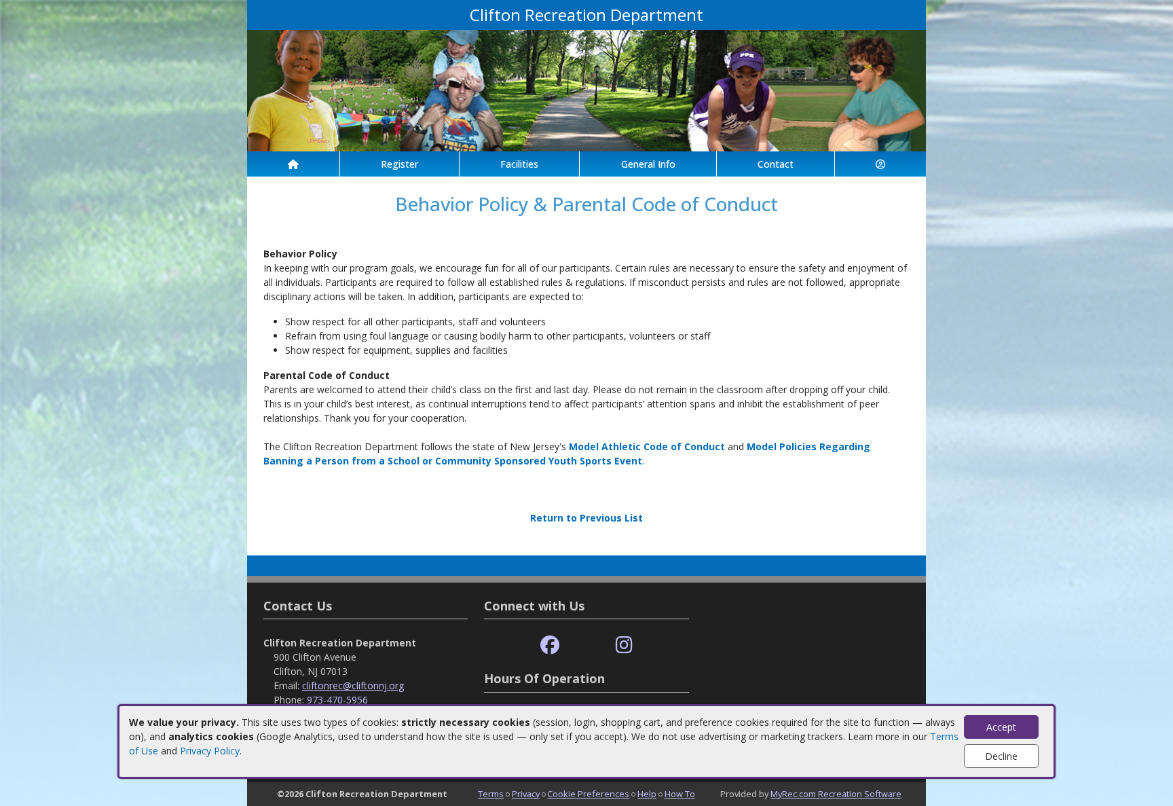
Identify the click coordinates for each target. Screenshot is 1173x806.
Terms (491, 794)
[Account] (880, 164)
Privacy (526, 794)
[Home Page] (293, 164)
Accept (1001, 726)
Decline (1001, 756)
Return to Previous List (586, 517)
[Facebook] (549, 645)
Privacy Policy (210, 750)
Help (646, 794)
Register (399, 164)
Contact (776, 164)
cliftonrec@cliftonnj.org (353, 685)
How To (680, 794)
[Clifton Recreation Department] (586, 89)
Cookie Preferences (588, 794)
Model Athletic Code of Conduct (647, 446)
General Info (648, 164)
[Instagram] (624, 645)
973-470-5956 (337, 699)
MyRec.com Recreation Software (835, 794)
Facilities (519, 164)
